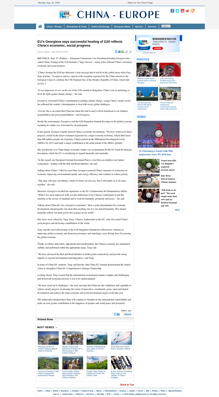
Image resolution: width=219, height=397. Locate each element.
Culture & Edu (87, 391)
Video (163, 391)
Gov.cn (56, 394)
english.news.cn (142, 394)
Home (39, 391)
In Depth (75, 391)
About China (67, 394)
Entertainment (111, 391)
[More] (123, 51)
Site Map (100, 394)
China (47, 391)
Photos (155, 391)
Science (122, 391)
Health (132, 391)
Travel (140, 391)
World (55, 391)
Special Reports (175, 391)
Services (90, 394)
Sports (99, 391)
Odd (147, 391)
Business (65, 391)
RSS (109, 394)
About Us (79, 394)
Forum (116, 394)
